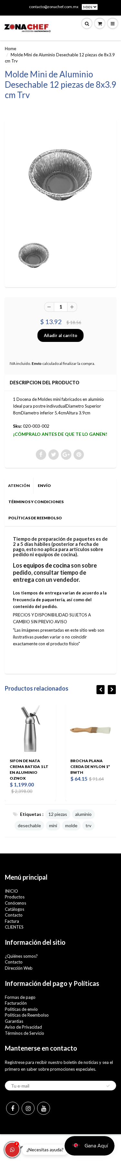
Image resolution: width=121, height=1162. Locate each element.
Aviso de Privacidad (23, 1027)
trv (88, 825)
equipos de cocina (46, 565)
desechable (29, 825)
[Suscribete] (108, 1086)
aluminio (83, 814)
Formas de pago (20, 997)
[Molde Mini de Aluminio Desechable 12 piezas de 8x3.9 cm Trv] (60, 177)
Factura (12, 921)
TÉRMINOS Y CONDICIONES (36, 501)
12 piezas (57, 814)
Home (10, 48)
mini (53, 825)
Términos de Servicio (24, 1033)
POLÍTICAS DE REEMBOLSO (35, 517)
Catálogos (14, 909)
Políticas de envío (21, 1009)
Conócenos (15, 903)
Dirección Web (19, 968)
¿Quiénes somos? (21, 956)
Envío (37, 363)
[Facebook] (12, 1108)
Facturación (16, 1003)
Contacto (14, 915)
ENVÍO (44, 485)
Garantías (14, 1021)
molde (71, 825)
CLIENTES (14, 927)
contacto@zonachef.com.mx (53, 6)
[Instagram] (28, 1108)
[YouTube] (43, 1108)
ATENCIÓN (19, 485)
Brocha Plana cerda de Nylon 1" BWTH (90, 766)
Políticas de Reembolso (27, 1015)
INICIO (11, 891)
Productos (15, 896)
